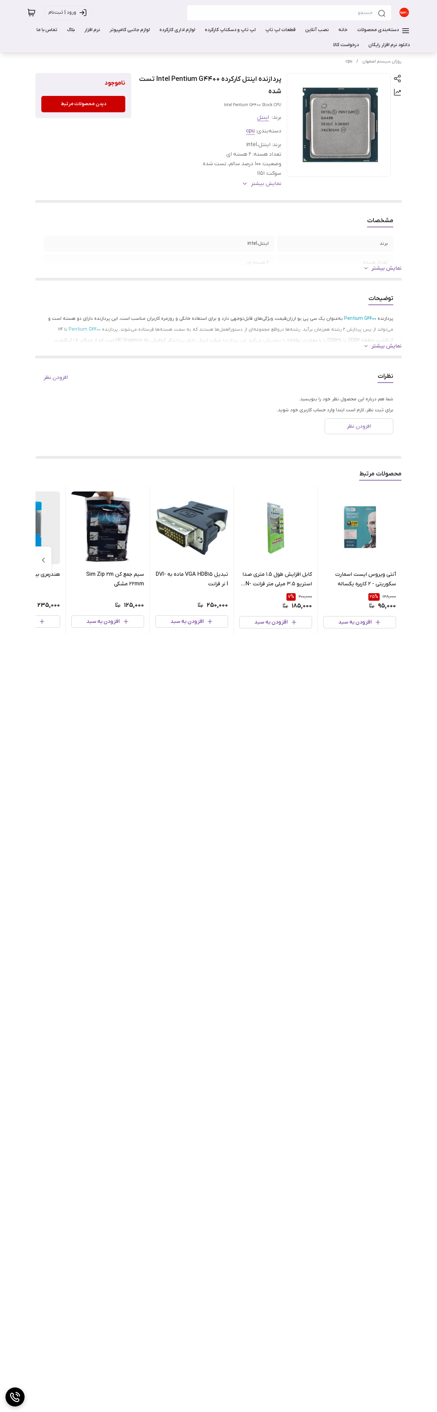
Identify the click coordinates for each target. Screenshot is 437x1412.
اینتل (263, 117)
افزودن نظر (56, 377)
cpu (349, 61)
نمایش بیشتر (386, 268)
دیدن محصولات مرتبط (83, 104)
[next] (43, 560)
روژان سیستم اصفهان (381, 61)
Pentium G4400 (360, 318)
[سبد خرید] (31, 13)
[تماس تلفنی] (15, 1397)
